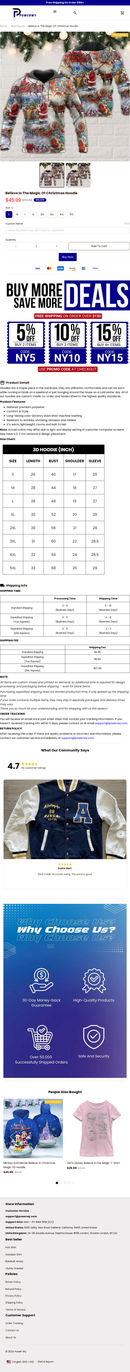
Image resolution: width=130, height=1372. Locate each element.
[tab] (57, 1183)
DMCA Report (45, 1361)
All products (18, 26)
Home (3, 26)
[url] (21, 1216)
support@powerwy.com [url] (111, 723)
